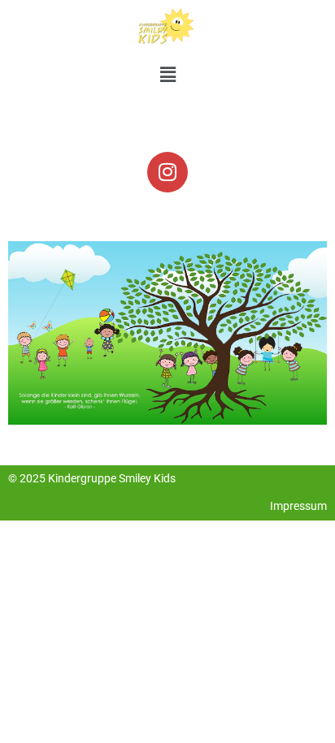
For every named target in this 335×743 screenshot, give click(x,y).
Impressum (298, 505)
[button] (167, 75)
